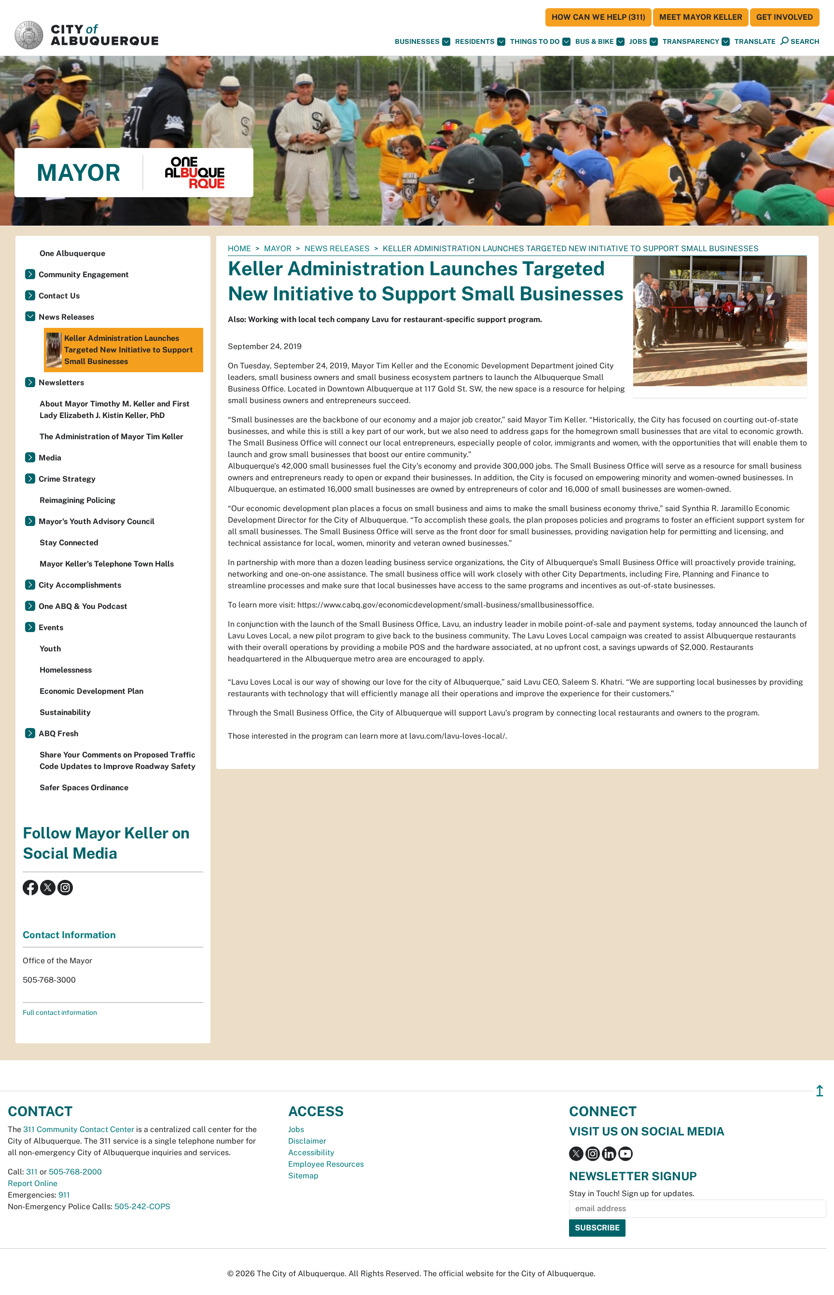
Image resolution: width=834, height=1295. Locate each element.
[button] (755, 42)
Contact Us (59, 295)
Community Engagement (84, 274)
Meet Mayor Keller (700, 17)
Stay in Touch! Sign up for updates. (632, 1193)
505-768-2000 (75, 1171)
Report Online (32, 1183)
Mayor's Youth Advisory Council (96, 521)
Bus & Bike (594, 41)
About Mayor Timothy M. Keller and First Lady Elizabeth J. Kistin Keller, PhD (115, 409)
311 (32, 1171)
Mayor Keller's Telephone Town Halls (107, 563)
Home (239, 248)
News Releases (337, 248)
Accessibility (311, 1152)
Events (51, 627)
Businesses (417, 41)
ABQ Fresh (58, 733)
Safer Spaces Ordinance (84, 787)
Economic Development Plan (91, 691)
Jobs (638, 41)
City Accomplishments (80, 585)
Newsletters (61, 382)
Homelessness (66, 669)
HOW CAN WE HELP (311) (598, 17)
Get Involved (784, 17)
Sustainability (65, 712)
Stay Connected (69, 542)
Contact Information (69, 935)
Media (50, 457)
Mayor (278, 248)
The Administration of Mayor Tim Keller (111, 436)
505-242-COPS (142, 1206)
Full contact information (60, 1012)
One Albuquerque (72, 253)
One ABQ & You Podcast (83, 606)
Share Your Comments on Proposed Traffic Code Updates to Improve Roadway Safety (117, 760)
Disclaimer (307, 1141)
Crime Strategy (67, 479)
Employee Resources (326, 1164)
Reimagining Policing (77, 500)
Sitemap (303, 1175)
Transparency (691, 41)
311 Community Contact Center (78, 1129)
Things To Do (535, 41)
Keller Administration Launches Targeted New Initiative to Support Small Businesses (128, 350)
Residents (475, 41)
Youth (50, 648)
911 (64, 1195)
